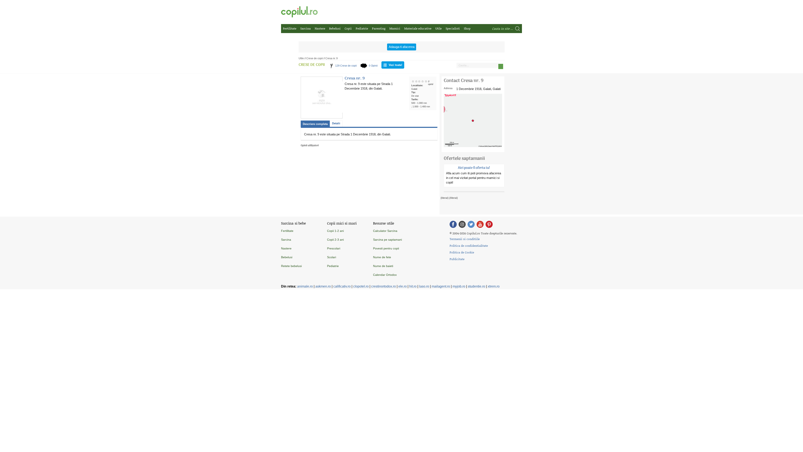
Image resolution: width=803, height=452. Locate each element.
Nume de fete (382, 257)
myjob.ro (459, 286)
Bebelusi (335, 28)
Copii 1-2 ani (335, 230)
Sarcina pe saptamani (387, 239)
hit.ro (413, 286)
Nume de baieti (383, 266)
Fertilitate (289, 28)
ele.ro (402, 286)
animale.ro (305, 286)
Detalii (336, 123)
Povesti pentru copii (386, 248)
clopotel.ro (361, 286)
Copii (348, 28)
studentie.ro (476, 286)
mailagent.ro (441, 286)
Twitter (471, 224)
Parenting (378, 28)
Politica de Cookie (462, 252)
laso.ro (424, 286)
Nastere (320, 28)
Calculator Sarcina (385, 230)
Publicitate (457, 259)
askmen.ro (323, 286)
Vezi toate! (395, 65)
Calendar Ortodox (385, 274)
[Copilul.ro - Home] (299, 11)
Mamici (394, 28)
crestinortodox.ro (383, 286)
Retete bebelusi (291, 266)
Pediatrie (362, 28)
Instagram (462, 224)
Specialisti (453, 28)
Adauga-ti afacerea (401, 47)
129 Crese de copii (346, 65)
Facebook (453, 224)
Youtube (480, 224)
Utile (438, 28)
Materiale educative (417, 28)
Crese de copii (314, 58)
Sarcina (305, 28)
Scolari (331, 257)
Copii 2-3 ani (335, 239)
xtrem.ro (494, 286)
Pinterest (489, 224)
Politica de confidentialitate (469, 245)
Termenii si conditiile (465, 239)
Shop (467, 28)
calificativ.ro (342, 286)
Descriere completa (315, 124)
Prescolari (333, 248)
